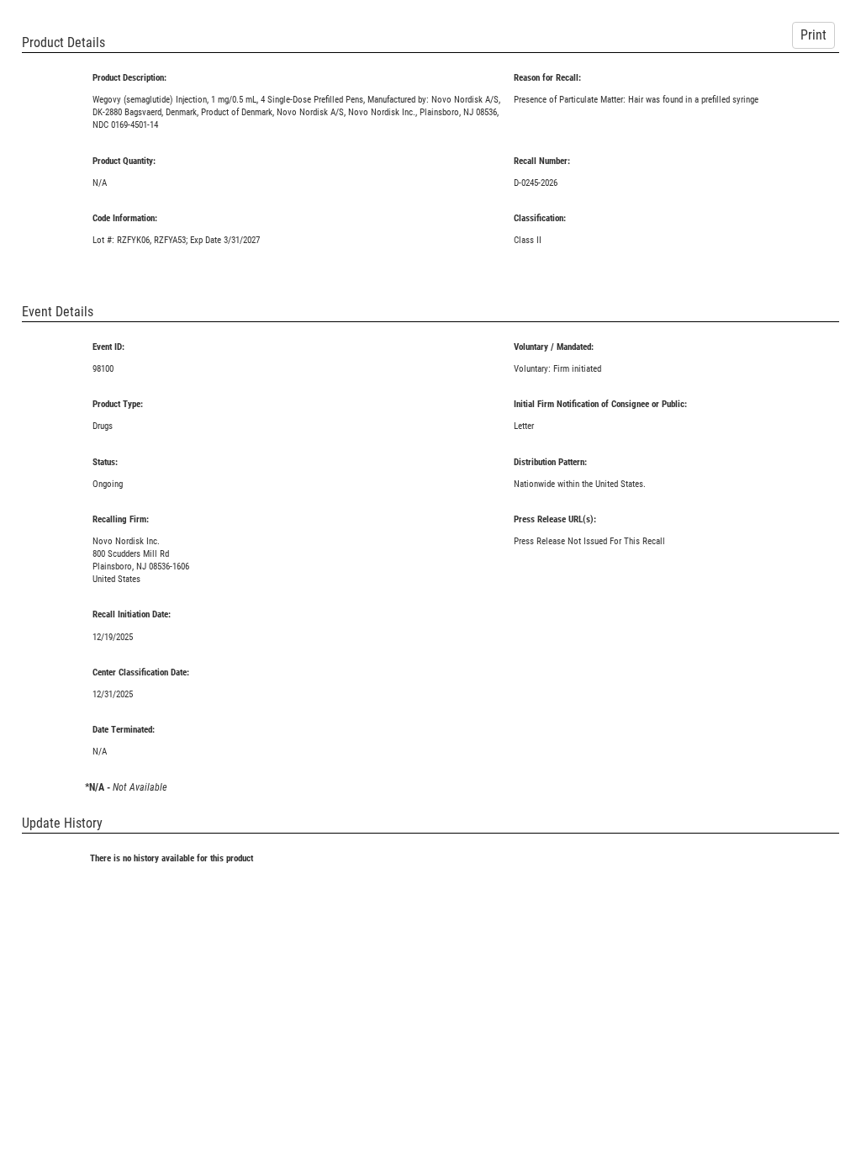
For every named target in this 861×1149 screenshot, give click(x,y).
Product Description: (129, 77)
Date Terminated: (123, 729)
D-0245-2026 (535, 182)
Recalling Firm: (120, 519)
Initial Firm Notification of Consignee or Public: (600, 404)
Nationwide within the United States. (580, 484)
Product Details (63, 42)
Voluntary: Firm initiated (557, 368)
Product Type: (117, 404)
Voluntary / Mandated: (554, 347)
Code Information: (124, 218)
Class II (527, 240)
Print (813, 35)
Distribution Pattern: (550, 462)
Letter (524, 426)
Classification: (540, 218)
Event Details (57, 312)
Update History (62, 823)
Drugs (102, 426)
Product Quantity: (124, 161)
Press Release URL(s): (555, 519)
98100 (103, 368)
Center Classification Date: (140, 672)
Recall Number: (542, 161)
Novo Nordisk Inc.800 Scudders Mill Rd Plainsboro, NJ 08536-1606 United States (140, 560)
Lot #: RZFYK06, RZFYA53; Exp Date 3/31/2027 (176, 240)
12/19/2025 (112, 637)
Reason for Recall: (547, 77)
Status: (105, 462)
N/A (99, 182)
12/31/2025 (112, 694)
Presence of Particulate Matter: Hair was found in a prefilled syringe (636, 99)
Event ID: (108, 347)
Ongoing (107, 484)
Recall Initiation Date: (131, 614)
